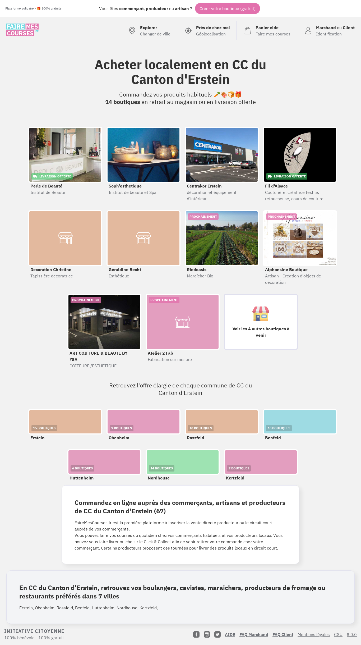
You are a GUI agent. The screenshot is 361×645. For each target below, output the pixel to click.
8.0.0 (352, 634)
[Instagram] (207, 634)
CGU (338, 634)
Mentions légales (314, 634)
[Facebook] (196, 634)
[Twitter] (217, 634)
